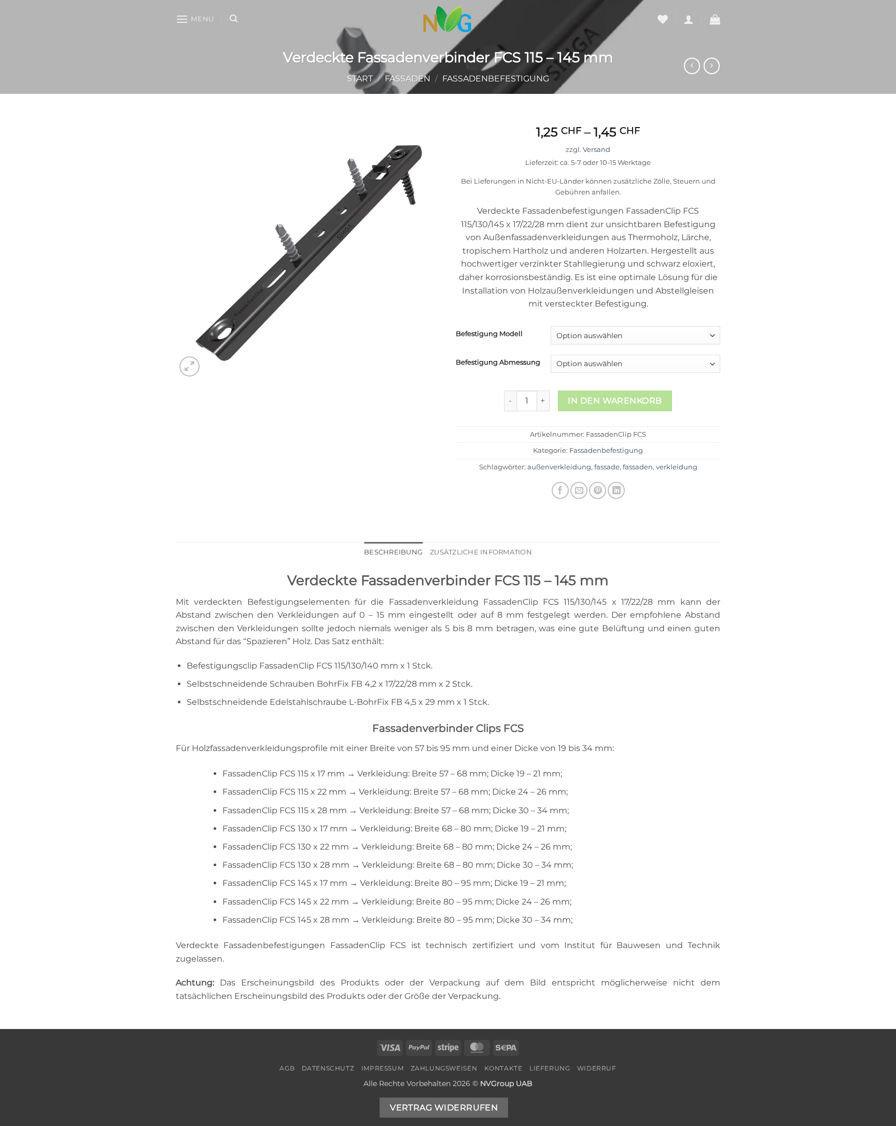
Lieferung (549, 1068)
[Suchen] (233, 19)
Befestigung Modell (489, 334)
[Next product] (692, 66)
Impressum (382, 1068)
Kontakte (503, 1068)
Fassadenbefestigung (495, 79)
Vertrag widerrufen (444, 1108)
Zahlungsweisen (444, 1068)
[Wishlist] (662, 19)
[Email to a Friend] (578, 490)
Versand (596, 150)
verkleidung (676, 467)
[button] (195, 19)
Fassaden (407, 79)
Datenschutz (328, 1068)
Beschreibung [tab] (393, 552)
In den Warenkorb (615, 401)
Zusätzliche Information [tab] (481, 552)
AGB (287, 1068)
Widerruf (597, 1068)
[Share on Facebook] (560, 490)
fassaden (638, 467)
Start (360, 79)
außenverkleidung (559, 467)
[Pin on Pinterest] (597, 490)
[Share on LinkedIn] (616, 490)
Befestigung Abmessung (498, 362)
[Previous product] (712, 66)
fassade (607, 467)
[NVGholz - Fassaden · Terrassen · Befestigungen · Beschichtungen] (448, 19)
